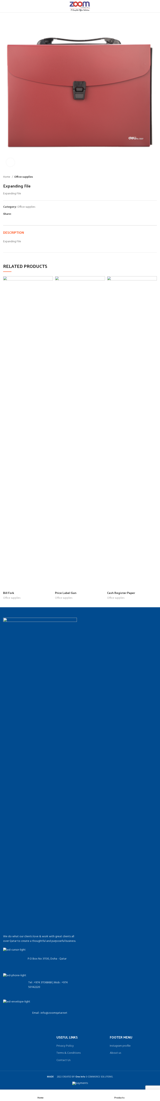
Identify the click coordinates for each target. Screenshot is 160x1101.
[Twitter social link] (19, 214)
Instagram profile (120, 1046)
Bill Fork (8, 592)
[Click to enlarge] (10, 162)
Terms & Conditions (68, 1053)
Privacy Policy (65, 1046)
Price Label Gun (65, 592)
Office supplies (23, 177)
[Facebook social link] (14, 214)
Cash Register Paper (121, 592)
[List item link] (40, 984)
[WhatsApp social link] (24, 214)
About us (115, 1053)
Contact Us (63, 1060)
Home (7, 177)
